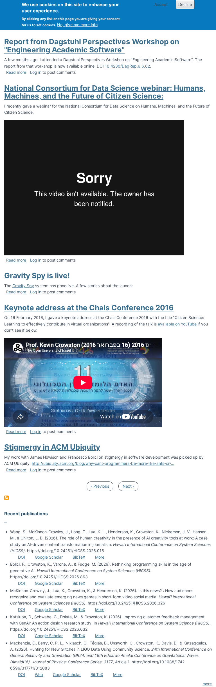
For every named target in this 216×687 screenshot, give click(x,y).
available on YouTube (177, 324)
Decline (185, 4)
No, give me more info (77, 24)
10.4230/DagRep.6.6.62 (127, 66)
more (207, 683)
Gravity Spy (23, 285)
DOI (21, 557)
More (99, 557)
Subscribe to (6, 498)
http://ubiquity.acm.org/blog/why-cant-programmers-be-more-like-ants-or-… (103, 463)
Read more (16, 72)
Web (39, 674)
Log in (35, 72)
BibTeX (79, 557)
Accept (161, 4)
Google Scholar (49, 557)
